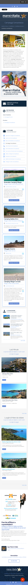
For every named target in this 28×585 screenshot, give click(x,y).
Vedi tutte (24, 413)
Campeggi (11, 26)
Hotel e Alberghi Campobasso (12, 153)
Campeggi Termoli (8, 117)
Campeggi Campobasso (9, 122)
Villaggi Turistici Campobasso (12, 161)
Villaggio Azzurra (9, 249)
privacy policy (13, 573)
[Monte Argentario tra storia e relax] (14, 439)
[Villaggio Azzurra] (14, 247)
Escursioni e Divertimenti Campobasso (14, 151)
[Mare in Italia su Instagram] (14, 6)
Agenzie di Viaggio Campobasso (13, 135)
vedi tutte (23, 340)
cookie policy (20, 573)
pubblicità (6, 573)
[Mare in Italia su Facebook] (12, 6)
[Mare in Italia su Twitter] (17, 6)
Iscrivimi (14, 561)
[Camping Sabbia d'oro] (14, 217)
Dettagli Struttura (14, 200)
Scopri (4, 379)
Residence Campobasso (11, 156)
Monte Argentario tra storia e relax (11, 442)
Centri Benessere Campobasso (12, 148)
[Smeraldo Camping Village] (14, 180)
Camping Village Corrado (12, 281)
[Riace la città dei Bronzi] (14, 467)
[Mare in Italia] (14, 18)
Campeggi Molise (19, 26)
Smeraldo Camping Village (13, 182)
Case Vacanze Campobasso (12, 146)
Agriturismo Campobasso (11, 138)
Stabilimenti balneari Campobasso (13, 159)
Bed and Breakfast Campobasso (13, 140)
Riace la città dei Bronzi (8, 469)
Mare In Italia (4, 26)
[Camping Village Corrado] (14, 280)
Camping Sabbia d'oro (11, 219)
